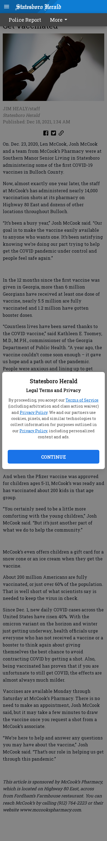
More (56, 19)
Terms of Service (82, 400)
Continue (53, 457)
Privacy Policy (33, 412)
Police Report (25, 19)
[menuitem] (60, 19)
